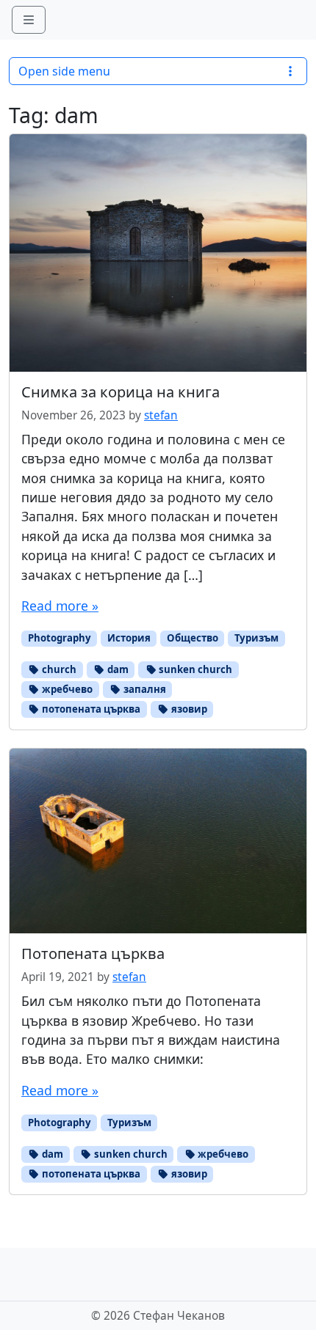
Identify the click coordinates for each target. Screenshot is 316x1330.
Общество (192, 637)
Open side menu (64, 71)
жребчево (66, 689)
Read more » (59, 605)
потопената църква (90, 709)
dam (117, 669)
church (58, 669)
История (129, 637)
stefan (161, 415)
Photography (59, 637)
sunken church (194, 669)
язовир (188, 709)
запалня (143, 689)
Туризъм (256, 637)
